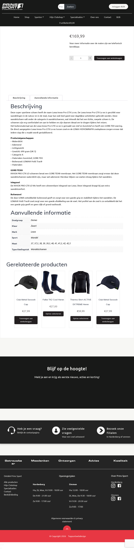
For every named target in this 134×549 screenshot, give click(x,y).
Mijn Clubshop (56, 17)
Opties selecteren (53, 314)
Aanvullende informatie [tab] (46, 97)
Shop (27, 17)
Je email (52, 389)
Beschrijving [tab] (19, 97)
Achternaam (32, 389)
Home (16, 17)
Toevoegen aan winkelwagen (109, 58)
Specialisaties (76, 17)
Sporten (38, 17)
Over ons (94, 17)
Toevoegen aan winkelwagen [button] (26, 320)
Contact (107, 17)
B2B (118, 17)
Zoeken (70, 6)
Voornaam (12, 389)
